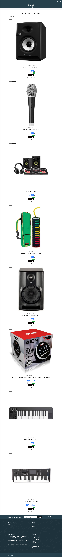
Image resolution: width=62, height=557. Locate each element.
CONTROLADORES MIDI (31, 437)
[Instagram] (51, 517)
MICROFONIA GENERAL (31, 127)
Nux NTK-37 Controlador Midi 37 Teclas (31, 439)
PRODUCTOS (10, 526)
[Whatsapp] (48, 517)
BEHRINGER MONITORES (31, 65)
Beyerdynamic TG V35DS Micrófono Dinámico (31, 129)
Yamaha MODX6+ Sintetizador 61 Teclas (31, 501)
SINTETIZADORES (31, 499)
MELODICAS (31, 251)
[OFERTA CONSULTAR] (31, 103)
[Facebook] (53, 517)
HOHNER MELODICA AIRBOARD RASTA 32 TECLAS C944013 (31, 253)
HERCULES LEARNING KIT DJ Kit (31, 191)
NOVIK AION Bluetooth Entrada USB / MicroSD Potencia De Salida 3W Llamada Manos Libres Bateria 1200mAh (31, 377)
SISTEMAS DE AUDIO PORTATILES (31, 375)
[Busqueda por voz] (50, 2)
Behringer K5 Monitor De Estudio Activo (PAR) (31, 67)
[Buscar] (54, 2)
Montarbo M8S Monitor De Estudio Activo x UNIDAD (31, 315)
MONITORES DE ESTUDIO (31, 313)
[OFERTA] (31, 41)
